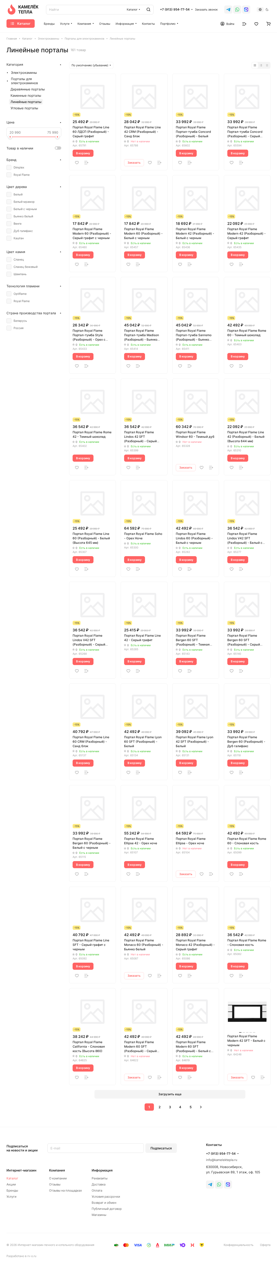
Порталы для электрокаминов (24, 81)
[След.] (201, 1107)
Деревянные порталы (28, 89)
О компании (58, 1178)
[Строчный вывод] (261, 65)
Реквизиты (99, 1178)
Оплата (97, 1190)
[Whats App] (237, 9)
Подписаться (161, 1148)
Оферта (265, 1245)
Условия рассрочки (106, 1196)
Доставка (98, 1184)
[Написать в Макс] (228, 1184)
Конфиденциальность (238, 1245)
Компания (57, 1170)
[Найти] (148, 9)
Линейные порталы (26, 102)
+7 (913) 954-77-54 (175, 9)
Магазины (99, 1215)
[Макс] (246, 9)
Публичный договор (107, 1209)
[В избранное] (77, 162)
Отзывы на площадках (65, 1190)
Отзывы (54, 1184)
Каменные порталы (26, 95)
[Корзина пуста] (268, 23)
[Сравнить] (86, 162)
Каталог (12, 1178)
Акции (11, 1184)
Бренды (12, 1190)
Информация (102, 1170)
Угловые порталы (24, 108)
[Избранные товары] (256, 23)
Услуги (11, 1196)
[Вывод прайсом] (267, 65)
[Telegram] (228, 9)
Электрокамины (24, 73)
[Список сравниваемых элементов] (244, 23)
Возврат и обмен (104, 1203)
